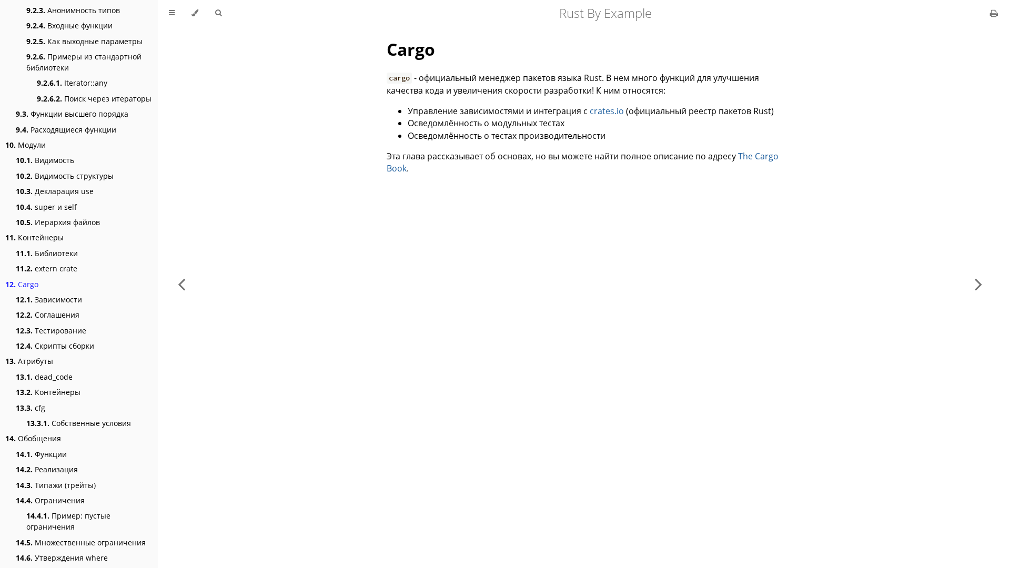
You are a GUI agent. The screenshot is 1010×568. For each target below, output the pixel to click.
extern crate (46, 268)
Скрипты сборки (55, 346)
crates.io (607, 111)
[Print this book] (994, 13)
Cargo (21, 284)
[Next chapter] (978, 284)
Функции (41, 454)
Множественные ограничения (81, 542)
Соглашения (47, 315)
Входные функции (69, 26)
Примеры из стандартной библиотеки (84, 62)
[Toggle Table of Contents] (171, 13)
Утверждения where (62, 558)
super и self (46, 207)
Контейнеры (34, 237)
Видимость (45, 160)
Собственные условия (78, 423)
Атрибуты (29, 361)
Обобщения (33, 438)
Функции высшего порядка (72, 114)
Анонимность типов (73, 10)
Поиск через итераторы (94, 99)
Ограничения (50, 500)
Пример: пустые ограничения (68, 521)
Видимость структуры (65, 176)
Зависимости (49, 300)
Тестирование (51, 331)
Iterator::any (72, 83)
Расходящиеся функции (66, 130)
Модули (25, 145)
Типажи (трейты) (56, 485)
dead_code (44, 377)
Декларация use (55, 191)
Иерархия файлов (58, 222)
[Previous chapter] (181, 284)
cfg (30, 408)
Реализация (47, 469)
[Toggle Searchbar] (218, 13)
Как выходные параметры (84, 41)
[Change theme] (195, 13)
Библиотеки (47, 253)
